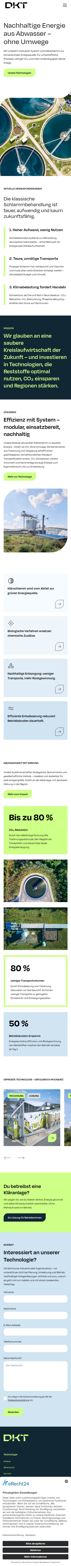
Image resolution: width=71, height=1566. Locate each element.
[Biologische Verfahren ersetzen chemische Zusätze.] (59, 646)
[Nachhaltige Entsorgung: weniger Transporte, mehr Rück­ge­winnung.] (59, 689)
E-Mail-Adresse (12, 1325)
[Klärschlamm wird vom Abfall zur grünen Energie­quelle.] (59, 604)
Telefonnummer (12, 1341)
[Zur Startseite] (15, 5)
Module (7, 1461)
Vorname (9, 1292)
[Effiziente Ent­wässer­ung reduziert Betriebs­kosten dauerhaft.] (59, 732)
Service (7, 1473)
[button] (64, 5)
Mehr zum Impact (18, 794)
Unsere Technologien (19, 72)
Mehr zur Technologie (20, 476)
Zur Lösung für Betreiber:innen (25, 1217)
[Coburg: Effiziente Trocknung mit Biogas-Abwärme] (52, 1138)
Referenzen (9, 1467)
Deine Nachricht (13, 1358)
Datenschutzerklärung (18, 1400)
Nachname (10, 1308)
